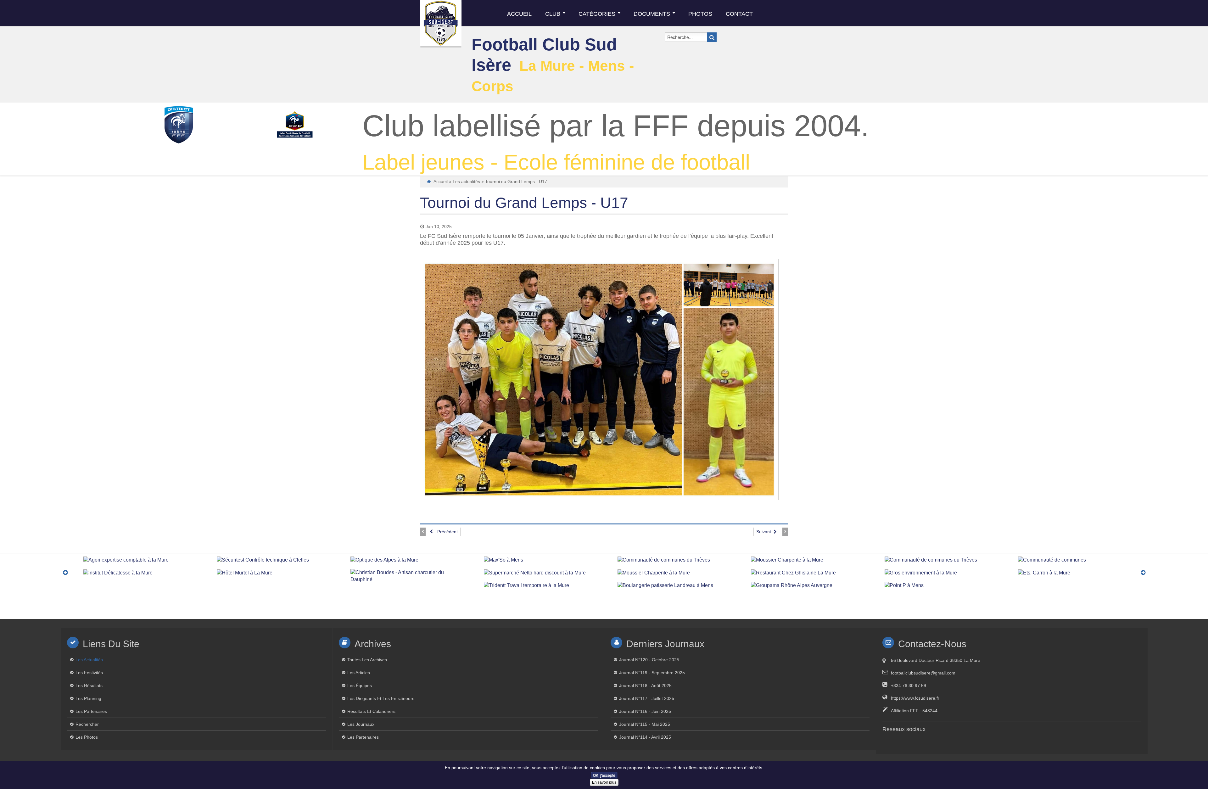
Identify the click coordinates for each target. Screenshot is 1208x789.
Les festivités (89, 672)
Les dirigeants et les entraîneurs (380, 698)
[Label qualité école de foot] (294, 125)
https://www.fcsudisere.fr (915, 698)
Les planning (88, 698)
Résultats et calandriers (371, 711)
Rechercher (87, 724)
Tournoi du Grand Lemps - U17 (524, 202)
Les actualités (466, 181)
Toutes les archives (367, 659)
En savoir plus (604, 782)
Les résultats (89, 685)
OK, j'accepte (604, 775)
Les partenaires (91, 711)
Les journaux (360, 724)
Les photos (87, 737)
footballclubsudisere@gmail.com (923, 672)
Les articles (358, 672)
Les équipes (359, 685)
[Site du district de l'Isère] (179, 125)
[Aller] (712, 37)
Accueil (440, 181)
